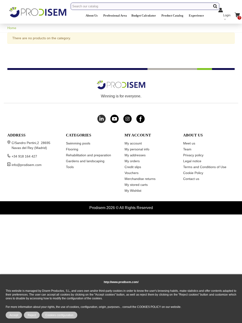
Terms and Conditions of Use (204, 167)
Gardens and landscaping (85, 161)
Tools (70, 167)
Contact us (191, 179)
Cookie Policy (193, 173)
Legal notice (192, 161)
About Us (92, 15)
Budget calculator (143, 15)
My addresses (135, 155)
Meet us (189, 143)
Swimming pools (78, 143)
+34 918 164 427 (24, 156)
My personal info (137, 149)
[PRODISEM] (38, 16)
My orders (132, 161)
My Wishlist (133, 190)
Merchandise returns (140, 179)
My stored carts (136, 185)
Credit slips (133, 167)
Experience (196, 15)
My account (133, 143)
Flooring (72, 149)
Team (187, 149)
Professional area (115, 15)
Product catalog (172, 15)
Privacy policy (193, 155)
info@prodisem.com (27, 165)
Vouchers (131, 173)
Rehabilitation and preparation (88, 155)
